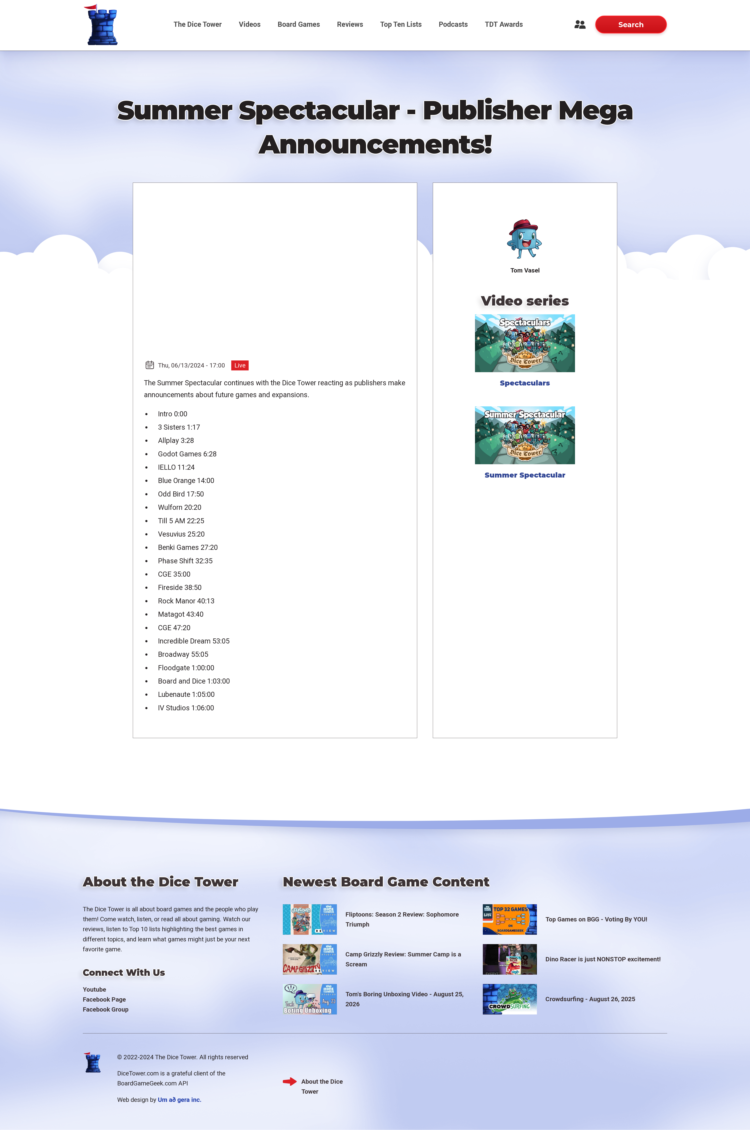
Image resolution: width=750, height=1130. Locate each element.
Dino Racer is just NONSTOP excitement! (603, 959)
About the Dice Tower (322, 1082)
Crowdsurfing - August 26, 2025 (590, 999)
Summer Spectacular (525, 475)
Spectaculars (525, 383)
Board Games (299, 24)
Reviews (350, 24)
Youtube (94, 989)
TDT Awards (504, 24)
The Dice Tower (198, 24)
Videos (250, 24)
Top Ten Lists (401, 24)
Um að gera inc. (180, 1099)
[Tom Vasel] (525, 239)
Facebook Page (104, 999)
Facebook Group (106, 1009)
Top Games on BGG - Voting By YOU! (596, 919)
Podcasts (453, 24)
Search (631, 24)
